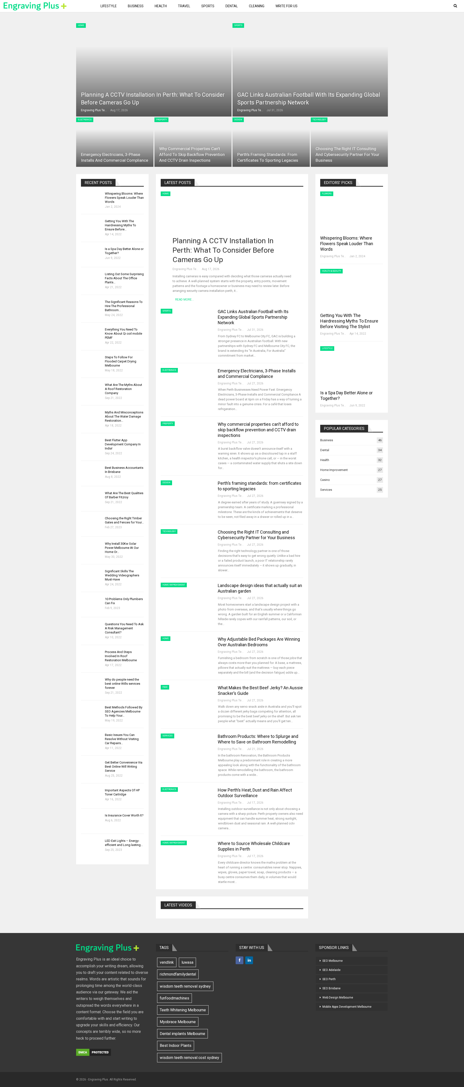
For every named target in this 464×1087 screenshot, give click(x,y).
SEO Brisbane (331, 988)
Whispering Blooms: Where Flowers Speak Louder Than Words (124, 198)
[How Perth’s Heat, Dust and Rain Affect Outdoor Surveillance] (186, 803)
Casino (325, 480)
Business (136, 6)
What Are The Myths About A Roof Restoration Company (123, 389)
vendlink (167, 962)
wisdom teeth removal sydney (185, 986)
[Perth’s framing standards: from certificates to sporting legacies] (271, 142)
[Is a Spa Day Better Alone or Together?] (91, 254)
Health (161, 6)
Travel (184, 6)
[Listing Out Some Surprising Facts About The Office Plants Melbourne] (91, 279)
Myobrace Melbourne (178, 1022)
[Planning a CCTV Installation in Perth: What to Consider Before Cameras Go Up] (154, 70)
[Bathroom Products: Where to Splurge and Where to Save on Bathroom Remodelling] (186, 750)
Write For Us (286, 6)
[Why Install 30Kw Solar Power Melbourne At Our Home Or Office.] (91, 549)
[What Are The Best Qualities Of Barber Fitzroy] (91, 499)
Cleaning (256, 6)
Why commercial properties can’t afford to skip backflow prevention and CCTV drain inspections (192, 154)
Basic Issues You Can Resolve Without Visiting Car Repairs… (122, 739)
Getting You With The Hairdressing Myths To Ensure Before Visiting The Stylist (349, 321)
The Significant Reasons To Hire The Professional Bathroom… (124, 306)
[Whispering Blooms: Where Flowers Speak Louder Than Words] (91, 199)
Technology (319, 119)
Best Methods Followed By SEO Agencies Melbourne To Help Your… (123, 711)
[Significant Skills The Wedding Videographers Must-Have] (91, 577)
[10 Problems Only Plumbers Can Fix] (91, 604)
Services (167, 735)
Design (238, 119)
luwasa (187, 962)
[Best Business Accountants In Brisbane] (91, 473)
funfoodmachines (174, 998)
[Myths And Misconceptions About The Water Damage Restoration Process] (91, 418)
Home (81, 25)
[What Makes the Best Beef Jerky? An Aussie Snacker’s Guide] (186, 701)
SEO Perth (329, 979)
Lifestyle (109, 6)
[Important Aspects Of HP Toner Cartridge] (91, 796)
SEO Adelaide (331, 970)
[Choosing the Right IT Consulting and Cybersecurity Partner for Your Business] (349, 142)
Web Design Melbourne (337, 997)
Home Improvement (173, 585)
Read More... (184, 299)
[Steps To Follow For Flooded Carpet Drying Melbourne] (91, 363)
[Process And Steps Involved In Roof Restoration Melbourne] (91, 657)
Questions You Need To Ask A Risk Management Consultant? (124, 628)
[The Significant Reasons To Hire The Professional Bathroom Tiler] (91, 307)
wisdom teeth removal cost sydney (189, 1057)
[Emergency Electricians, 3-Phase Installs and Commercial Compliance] (115, 142)
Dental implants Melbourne (182, 1033)
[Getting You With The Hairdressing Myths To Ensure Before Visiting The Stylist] (91, 227)
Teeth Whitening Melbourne (183, 1010)
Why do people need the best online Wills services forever (122, 684)
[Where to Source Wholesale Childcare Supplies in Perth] (186, 857)
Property (161, 119)
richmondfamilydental (178, 974)
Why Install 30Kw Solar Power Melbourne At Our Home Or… (122, 548)
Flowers (327, 193)
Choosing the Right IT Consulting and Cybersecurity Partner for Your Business (347, 154)
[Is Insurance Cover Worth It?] (91, 821)
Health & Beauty (331, 271)
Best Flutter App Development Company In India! (123, 444)
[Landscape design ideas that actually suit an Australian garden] (186, 599)
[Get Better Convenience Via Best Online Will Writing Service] (91, 768)
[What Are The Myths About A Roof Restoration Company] (91, 390)
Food (164, 687)
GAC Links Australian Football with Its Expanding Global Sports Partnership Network (253, 317)
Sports (207, 6)
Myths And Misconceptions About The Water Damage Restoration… (124, 416)
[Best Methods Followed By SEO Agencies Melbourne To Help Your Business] (91, 713)
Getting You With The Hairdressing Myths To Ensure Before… (120, 225)
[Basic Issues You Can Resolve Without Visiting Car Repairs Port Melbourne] (91, 740)
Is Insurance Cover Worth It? (124, 815)
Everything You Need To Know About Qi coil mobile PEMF (123, 333)
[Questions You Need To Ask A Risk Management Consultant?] (91, 630)
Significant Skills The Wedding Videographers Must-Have (122, 575)
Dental (231, 6)
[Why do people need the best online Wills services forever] (91, 685)
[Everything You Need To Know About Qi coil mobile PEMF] (91, 335)
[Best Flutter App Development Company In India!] (91, 446)
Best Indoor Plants (175, 1045)
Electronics (85, 119)
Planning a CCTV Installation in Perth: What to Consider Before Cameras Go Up (223, 250)
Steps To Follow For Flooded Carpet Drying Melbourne (120, 361)
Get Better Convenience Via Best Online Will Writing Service (123, 766)
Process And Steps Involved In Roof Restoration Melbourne (121, 656)
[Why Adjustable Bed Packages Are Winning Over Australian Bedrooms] (186, 652)
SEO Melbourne (332, 960)
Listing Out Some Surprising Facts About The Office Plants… (124, 278)
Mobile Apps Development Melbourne (346, 1006)
